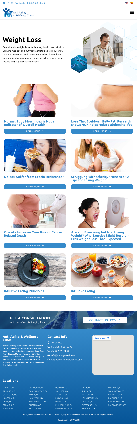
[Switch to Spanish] (131, 3)
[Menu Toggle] (132, 12)
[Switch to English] (126, 3)
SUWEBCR (74, 420)
